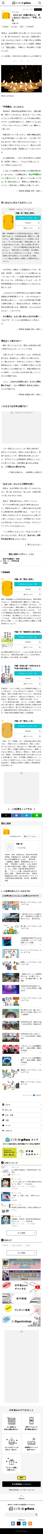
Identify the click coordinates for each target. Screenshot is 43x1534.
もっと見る (21, 1233)
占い (28, 1245)
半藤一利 (19, 844)
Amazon (28, 223)
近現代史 (5, 27)
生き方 (8, 1105)
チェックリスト (17, 1245)
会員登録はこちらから (22, 1484)
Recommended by (27, 1095)
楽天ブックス (28, 228)
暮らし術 (8, 1110)
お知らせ (9, 1131)
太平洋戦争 (30, 27)
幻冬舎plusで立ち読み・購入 (27, 218)
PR (40, 944)
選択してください (30, 836)
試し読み (14, 27)
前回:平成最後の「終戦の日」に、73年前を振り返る (11, 561)
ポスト (39, 9)
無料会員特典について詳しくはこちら (22, 1490)
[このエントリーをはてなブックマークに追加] (24, 1524)
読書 (7, 1120)
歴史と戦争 (15, 12)
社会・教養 (9, 1115)
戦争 (22, 27)
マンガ (8, 1125)
